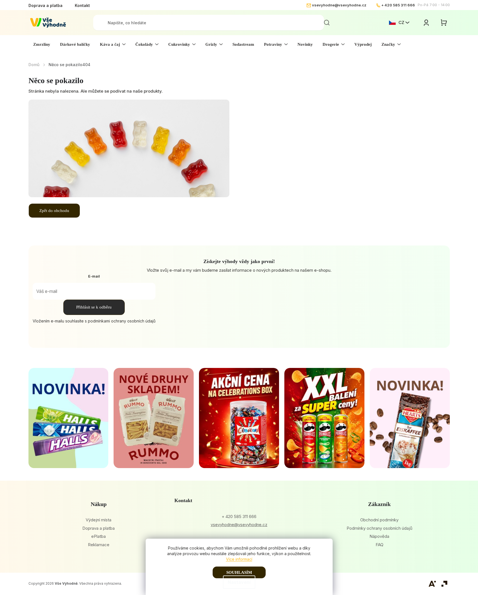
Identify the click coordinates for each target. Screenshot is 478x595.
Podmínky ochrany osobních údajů (379, 528)
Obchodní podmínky (379, 519)
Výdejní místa (98, 519)
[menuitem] (42, 44)
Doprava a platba (45, 5)
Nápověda (379, 536)
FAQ (379, 544)
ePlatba (98, 536)
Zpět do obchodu (54, 210)
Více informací (239, 559)
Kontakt (82, 5)
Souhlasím (239, 572)
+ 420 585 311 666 (398, 5)
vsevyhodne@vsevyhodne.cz (339, 5)
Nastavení (239, 582)
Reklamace (98, 544)
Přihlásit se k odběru (94, 307)
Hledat (327, 22)
